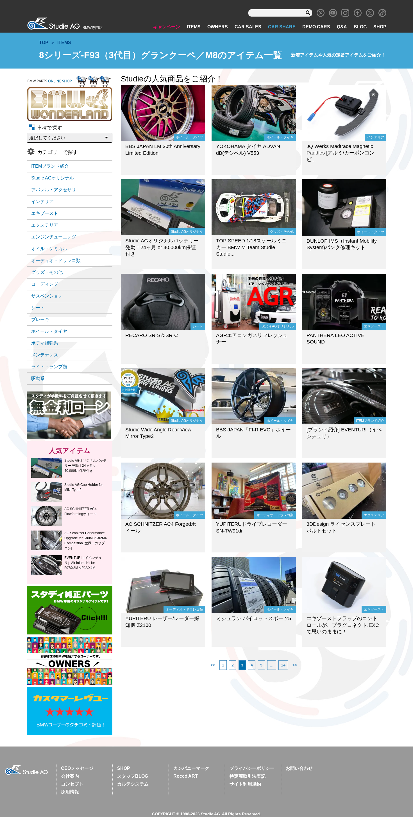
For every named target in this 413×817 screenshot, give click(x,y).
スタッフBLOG (132, 776)
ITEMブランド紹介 (50, 166)
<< (212, 665)
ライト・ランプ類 (49, 366)
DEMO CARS (316, 26)
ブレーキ (40, 319)
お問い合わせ (299, 768)
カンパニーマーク (191, 768)
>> (294, 665)
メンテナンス (44, 354)
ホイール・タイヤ (49, 331)
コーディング (44, 284)
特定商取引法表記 (248, 776)
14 (283, 665)
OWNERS (217, 26)
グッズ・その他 (47, 272)
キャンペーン (166, 26)
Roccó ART (185, 776)
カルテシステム (133, 784)
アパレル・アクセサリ (53, 189)
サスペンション (47, 295)
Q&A (342, 26)
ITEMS (194, 26)
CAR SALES (248, 26)
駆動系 (38, 378)
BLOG (360, 26)
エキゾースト (44, 213)
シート (38, 307)
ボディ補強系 (44, 343)
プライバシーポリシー (252, 768)
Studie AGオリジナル (52, 178)
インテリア (42, 201)
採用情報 (70, 791)
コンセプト (72, 784)
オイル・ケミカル (49, 248)
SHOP (379, 26)
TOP (43, 42)
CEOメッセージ (77, 768)
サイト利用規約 (245, 784)
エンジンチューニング (53, 237)
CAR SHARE (282, 26)
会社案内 (70, 776)
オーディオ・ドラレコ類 (56, 260)
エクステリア (44, 225)
